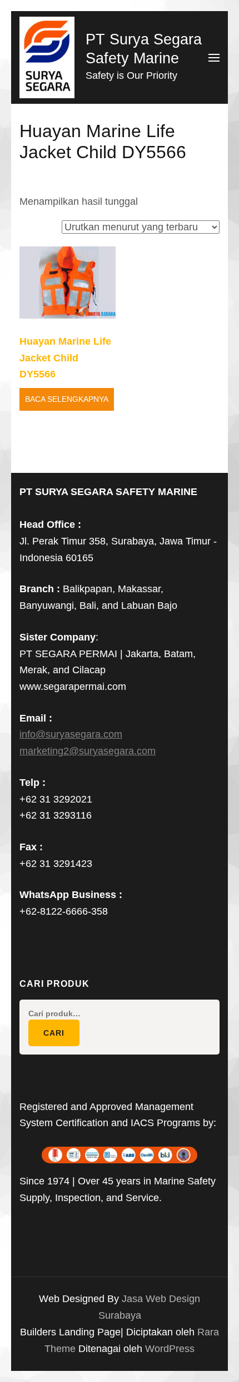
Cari (53, 1032)
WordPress (170, 1348)
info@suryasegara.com (70, 734)
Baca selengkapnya (66, 399)
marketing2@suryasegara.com (87, 750)
